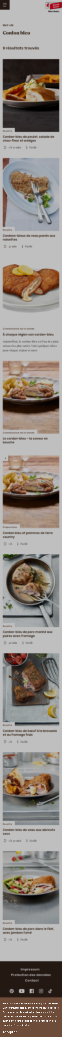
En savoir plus (21, 1025)
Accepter (10, 1032)
